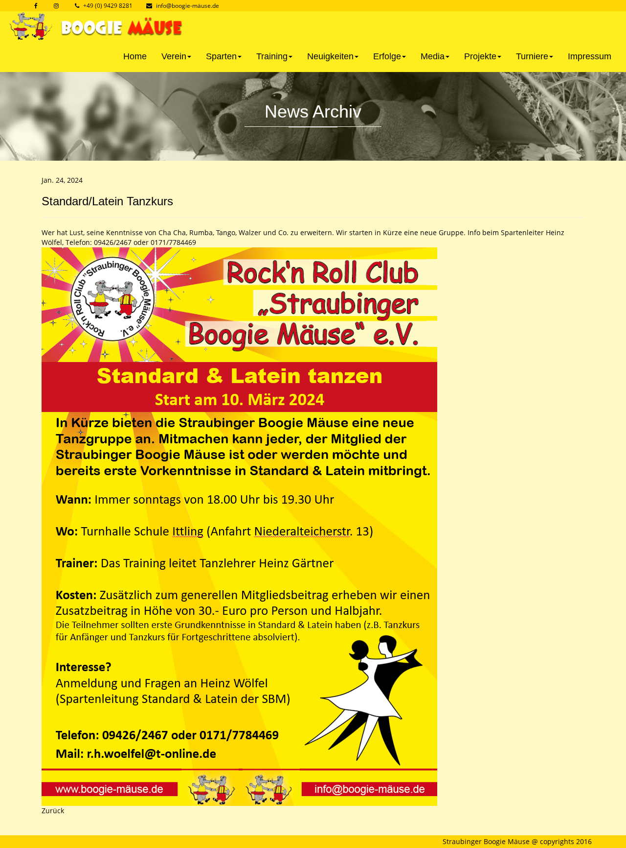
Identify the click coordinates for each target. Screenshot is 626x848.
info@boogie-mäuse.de (187, 5)
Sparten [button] (221, 56)
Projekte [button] (480, 56)
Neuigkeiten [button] (330, 56)
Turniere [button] (532, 56)
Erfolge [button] (387, 56)
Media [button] (433, 56)
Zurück (53, 810)
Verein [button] (173, 56)
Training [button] (272, 56)
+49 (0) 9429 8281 (108, 5)
